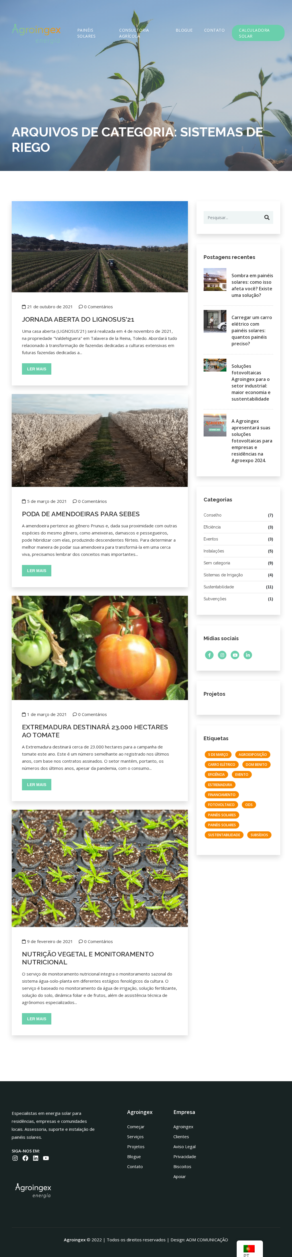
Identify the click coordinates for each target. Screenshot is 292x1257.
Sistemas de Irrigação (223, 575)
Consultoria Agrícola (134, 33)
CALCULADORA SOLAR (254, 33)
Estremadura (220, 784)
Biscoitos (182, 1166)
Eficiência (212, 527)
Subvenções (215, 599)
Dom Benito (256, 764)
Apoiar (179, 1176)
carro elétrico (221, 764)
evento (241, 774)
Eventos (211, 539)
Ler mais (36, 369)
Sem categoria (217, 563)
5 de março (218, 754)
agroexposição (253, 754)
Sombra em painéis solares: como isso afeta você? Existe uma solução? (252, 285)
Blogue (184, 30)
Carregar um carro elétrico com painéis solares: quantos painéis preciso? (252, 330)
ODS (249, 804)
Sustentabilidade (219, 587)
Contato (214, 30)
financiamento (222, 794)
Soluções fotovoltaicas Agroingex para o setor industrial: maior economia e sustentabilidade (251, 382)
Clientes (181, 1136)
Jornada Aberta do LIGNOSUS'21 (78, 319)
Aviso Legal (184, 1146)
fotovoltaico (221, 804)
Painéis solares (86, 33)
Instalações (214, 551)
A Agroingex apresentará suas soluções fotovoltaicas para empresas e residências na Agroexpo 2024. (252, 441)
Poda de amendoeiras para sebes (81, 514)
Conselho (213, 515)
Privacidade (184, 1156)
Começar (136, 1126)
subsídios (259, 834)
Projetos (136, 1146)
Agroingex (183, 1126)
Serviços (135, 1136)
